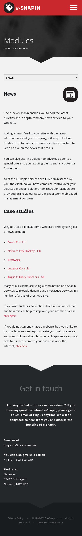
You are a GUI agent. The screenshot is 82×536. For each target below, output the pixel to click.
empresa (57, 522)
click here (10, 316)
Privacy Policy (15, 518)
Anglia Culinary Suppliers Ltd (26, 277)
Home (7, 48)
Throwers (14, 259)
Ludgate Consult (18, 268)
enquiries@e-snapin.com (20, 445)
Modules (16, 48)
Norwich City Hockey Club (24, 251)
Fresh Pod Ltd (17, 242)
